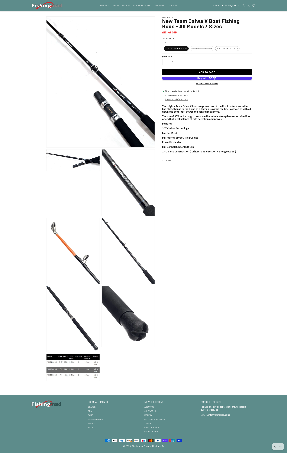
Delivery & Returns (154, 419)
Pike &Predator (96, 419)
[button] (104, 5)
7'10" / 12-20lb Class (176, 48)
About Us (149, 406)
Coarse (92, 406)
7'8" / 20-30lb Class (202, 49)
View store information (176, 99)
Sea (90, 411)
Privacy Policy (151, 427)
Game (90, 415)
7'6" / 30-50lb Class (227, 48)
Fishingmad (138, 446)
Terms (147, 423)
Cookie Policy (151, 431)
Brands (92, 423)
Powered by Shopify (154, 446)
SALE (90, 427)
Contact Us (150, 411)
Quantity (167, 56)
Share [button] (168, 160)
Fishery (148, 415)
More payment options (207, 83)
